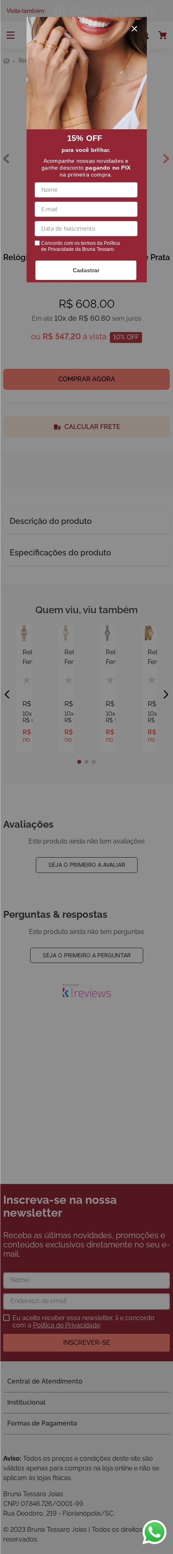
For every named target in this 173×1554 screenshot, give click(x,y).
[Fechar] (134, 29)
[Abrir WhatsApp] (154, 1532)
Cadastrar (86, 270)
